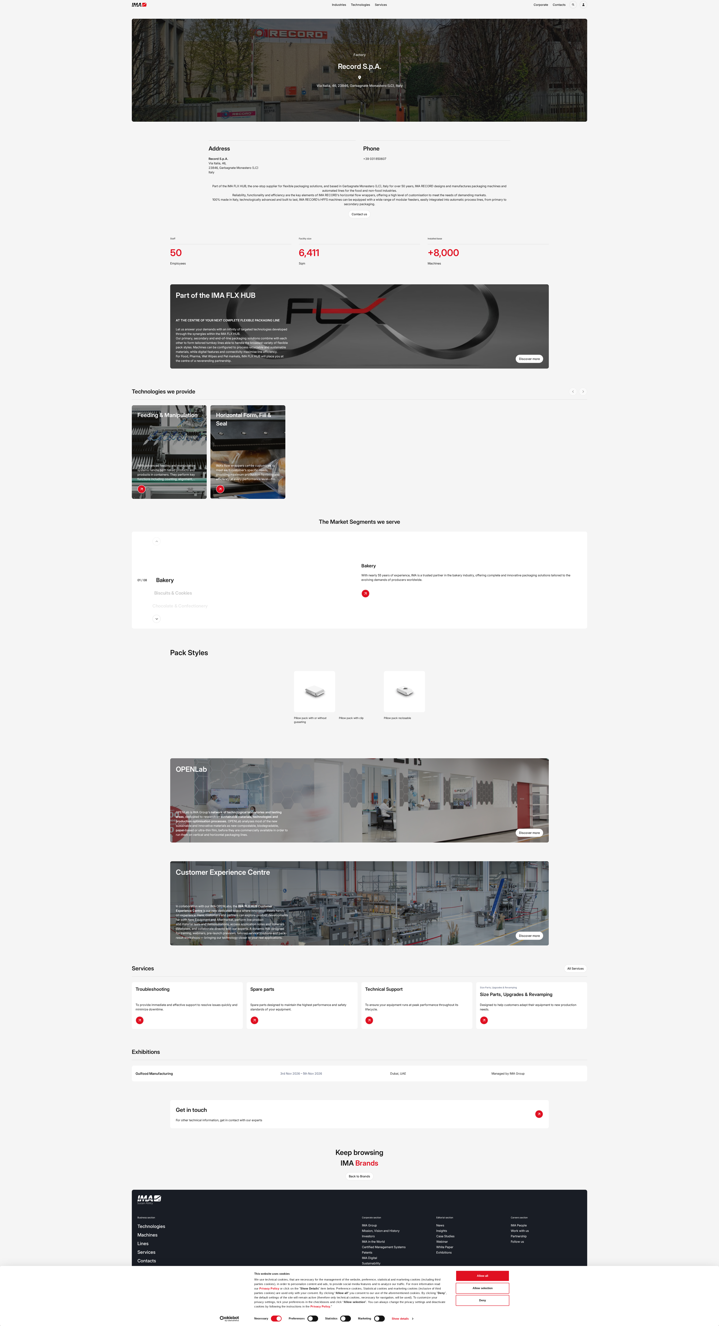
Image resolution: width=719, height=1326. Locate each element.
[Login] (583, 4)
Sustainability (371, 1263)
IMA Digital (369, 1258)
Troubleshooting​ (153, 989)
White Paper (444, 1247)
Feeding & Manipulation (167, 415)
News (440, 1225)
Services (381, 5)
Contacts (559, 5)
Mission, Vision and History (381, 1231)
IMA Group (369, 1225)
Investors (368, 1236)
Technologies (360, 5)
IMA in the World (373, 1241)
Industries (339, 5)
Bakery (368, 565)
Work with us (520, 1231)
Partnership (519, 1236)
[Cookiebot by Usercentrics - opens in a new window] (229, 1319)
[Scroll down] (359, 115)
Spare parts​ (262, 989)
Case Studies (445, 1236)
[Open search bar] (573, 4)
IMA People (519, 1225)
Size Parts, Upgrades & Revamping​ (516, 994)
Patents (367, 1252)
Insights (441, 1231)
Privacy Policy (269, 1288)
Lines (142, 1243)
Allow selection (483, 1288)
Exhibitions (444, 1252)
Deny (482, 1300)
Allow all (482, 1275)
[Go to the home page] (139, 5)
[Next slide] (156, 619)
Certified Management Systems (384, 1247)
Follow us (517, 1241)
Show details (400, 1318)
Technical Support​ (384, 989)
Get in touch (191, 1109)
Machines (147, 1235)
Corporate (541, 5)
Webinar (442, 1241)
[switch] (312, 1319)
